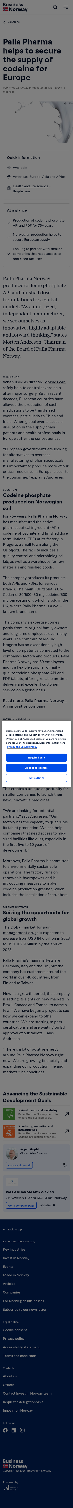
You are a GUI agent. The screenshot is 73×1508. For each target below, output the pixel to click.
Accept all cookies (36, 767)
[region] (36, 754)
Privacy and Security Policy (22, 746)
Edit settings (36, 777)
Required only (36, 757)
